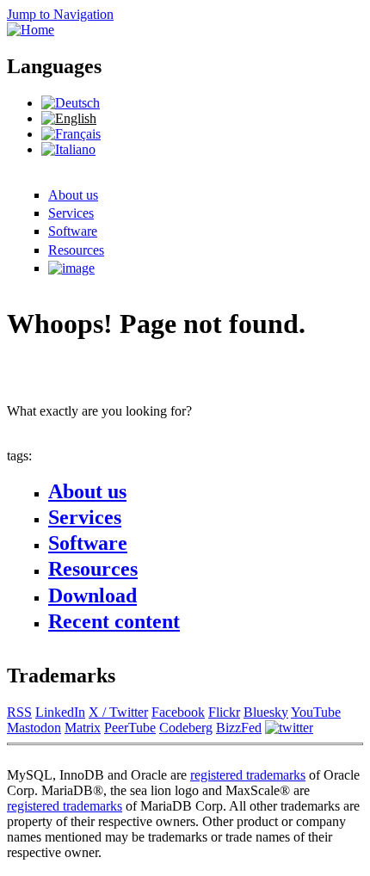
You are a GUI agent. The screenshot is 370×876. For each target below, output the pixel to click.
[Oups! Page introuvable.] (71, 133)
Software (72, 231)
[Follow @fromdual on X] (289, 727)
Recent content (114, 621)
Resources (76, 250)
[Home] (30, 29)
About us (73, 195)
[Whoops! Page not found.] (68, 118)
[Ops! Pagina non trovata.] (68, 149)
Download (92, 595)
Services (71, 213)
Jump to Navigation (60, 14)
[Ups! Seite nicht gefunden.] (70, 103)
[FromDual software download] (71, 268)
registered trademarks (247, 775)
